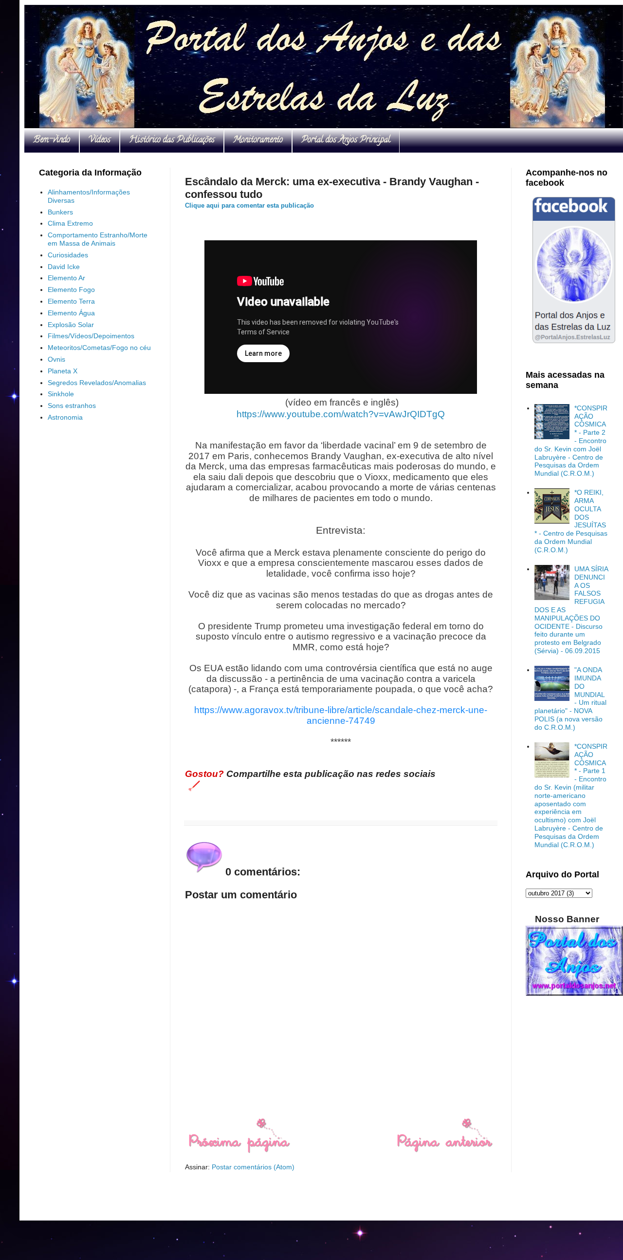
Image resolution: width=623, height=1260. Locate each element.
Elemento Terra (71, 301)
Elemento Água (71, 313)
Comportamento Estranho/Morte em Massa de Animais (97, 239)
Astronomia (65, 417)
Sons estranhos (72, 405)
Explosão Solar (71, 325)
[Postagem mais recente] (239, 1150)
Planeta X (62, 371)
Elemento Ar (66, 278)
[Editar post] (192, 785)
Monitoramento (258, 140)
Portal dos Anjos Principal (345, 140)
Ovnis (56, 359)
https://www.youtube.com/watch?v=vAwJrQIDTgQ (341, 414)
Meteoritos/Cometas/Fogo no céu (99, 347)
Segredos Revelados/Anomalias (97, 383)
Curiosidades (68, 255)
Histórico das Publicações (172, 140)
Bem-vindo (51, 140)
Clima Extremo (70, 223)
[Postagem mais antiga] (444, 1150)
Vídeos (99, 140)
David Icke (64, 267)
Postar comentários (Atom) (253, 1167)
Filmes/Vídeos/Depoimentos (91, 336)
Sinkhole (61, 394)
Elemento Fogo (71, 289)
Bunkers (60, 212)
